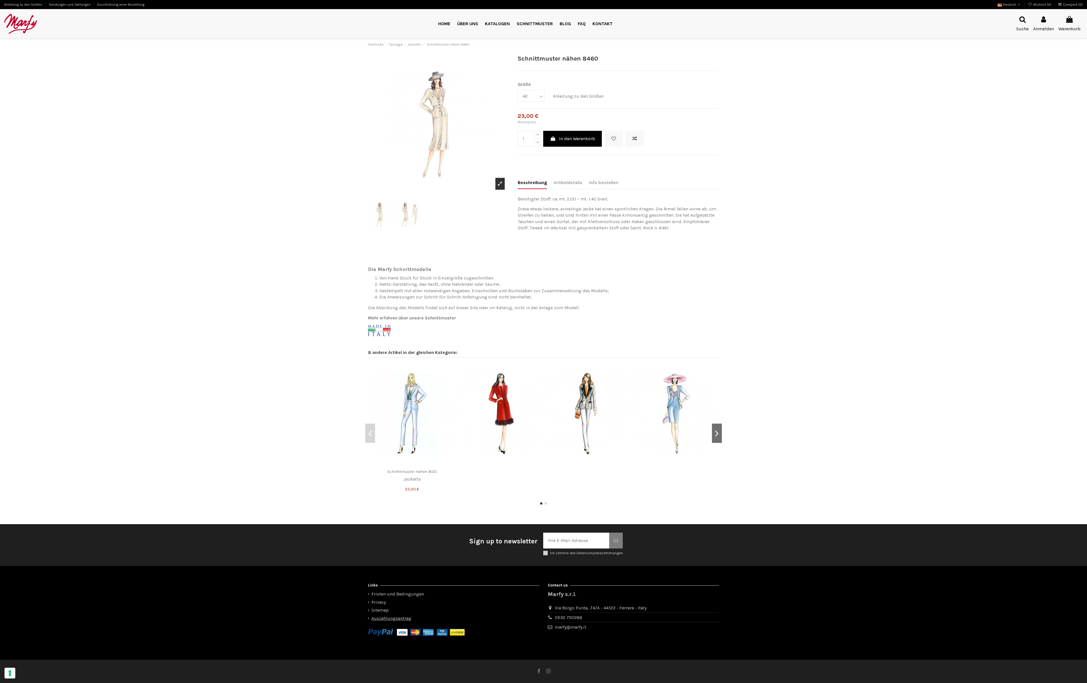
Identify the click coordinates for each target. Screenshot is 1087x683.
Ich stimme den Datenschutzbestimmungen (586, 553)
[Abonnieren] (616, 540)
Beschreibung (532, 182)
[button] (534, 24)
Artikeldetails (568, 182)
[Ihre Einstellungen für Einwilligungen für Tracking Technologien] (10, 673)
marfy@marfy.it (570, 627)
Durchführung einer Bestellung (120, 5)
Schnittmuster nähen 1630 (412, 471)
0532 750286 (568, 617)
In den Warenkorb (577, 138)
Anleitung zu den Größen (23, 5)
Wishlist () (1042, 5)
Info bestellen (603, 182)
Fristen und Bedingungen (397, 594)
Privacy (378, 602)
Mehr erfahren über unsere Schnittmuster (412, 318)
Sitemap (380, 610)
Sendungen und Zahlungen (70, 5)
